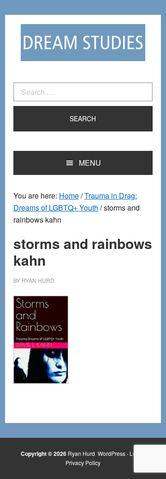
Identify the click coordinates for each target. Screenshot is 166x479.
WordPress (111, 453)
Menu (90, 162)
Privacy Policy (83, 463)
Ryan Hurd (82, 453)
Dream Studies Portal (83, 42)
